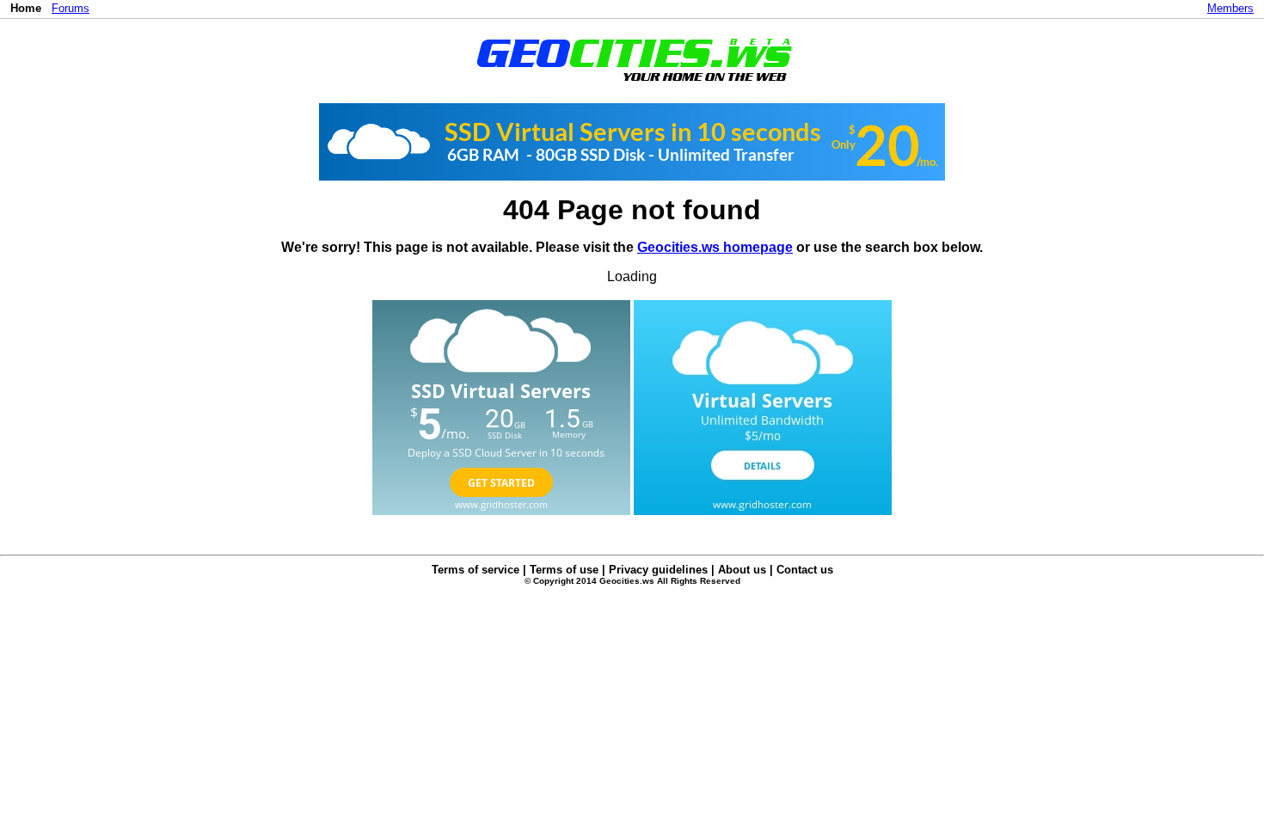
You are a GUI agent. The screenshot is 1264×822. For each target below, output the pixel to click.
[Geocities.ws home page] (632, 84)
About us (742, 569)
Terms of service (475, 569)
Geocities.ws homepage (715, 247)
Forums (70, 8)
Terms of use (564, 569)
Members (1230, 8)
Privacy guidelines (658, 569)
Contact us (804, 569)
